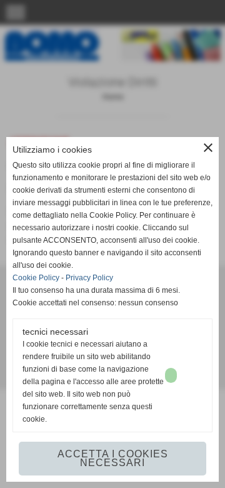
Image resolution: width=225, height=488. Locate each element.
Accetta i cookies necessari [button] (113, 458)
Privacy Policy (89, 277)
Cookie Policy (35, 277)
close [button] (208, 147)
